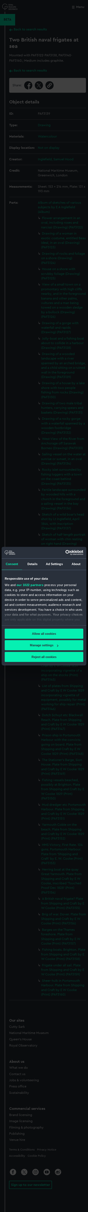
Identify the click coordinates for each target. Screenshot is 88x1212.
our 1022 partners (30, 585)
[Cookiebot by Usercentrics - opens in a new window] (65, 552)
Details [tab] (32, 564)
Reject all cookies (44, 657)
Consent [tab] (12, 564)
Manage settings (41, 645)
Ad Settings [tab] (54, 564)
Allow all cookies (44, 633)
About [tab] (76, 564)
